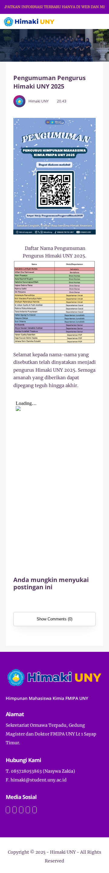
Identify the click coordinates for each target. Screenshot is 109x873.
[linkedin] (34, 810)
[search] (84, 21)
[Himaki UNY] (29, 21)
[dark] (94, 21)
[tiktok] (28, 810)
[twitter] (14, 810)
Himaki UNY (63, 852)
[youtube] (21, 810)
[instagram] (8, 810)
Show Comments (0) (54, 619)
